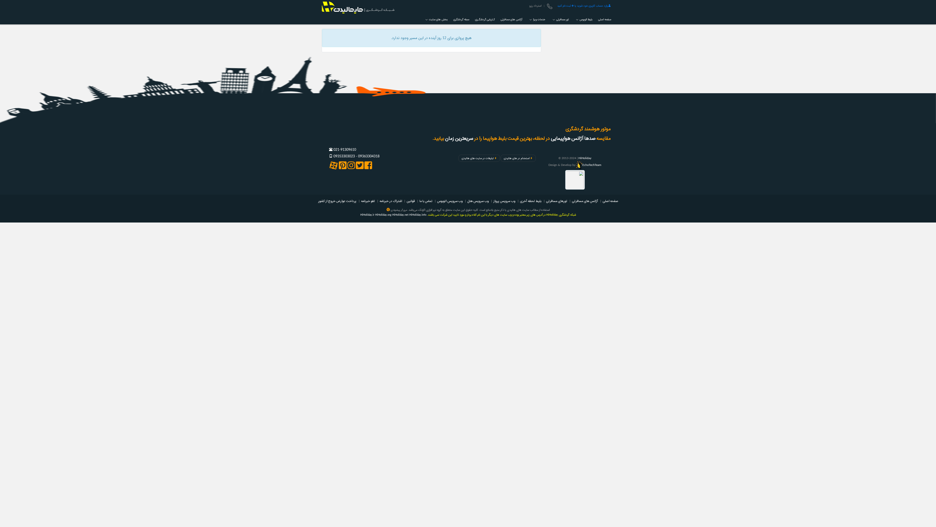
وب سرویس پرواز (504, 201)
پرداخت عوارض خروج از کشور (337, 201)
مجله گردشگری (461, 19)
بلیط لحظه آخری (530, 201)
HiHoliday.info (417, 214)
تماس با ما (425, 201)
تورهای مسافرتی (556, 201)
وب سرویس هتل (478, 201)
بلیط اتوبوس (585, 19)
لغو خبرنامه (368, 201)
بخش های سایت (438, 19)
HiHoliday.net (400, 214)
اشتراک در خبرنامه (391, 201)
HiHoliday (584, 158)
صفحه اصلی (604, 19)
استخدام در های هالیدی (516, 158)
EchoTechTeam (591, 164)
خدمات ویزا (538, 19)
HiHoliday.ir (367, 214)
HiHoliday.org (383, 214)
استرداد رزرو (535, 6)
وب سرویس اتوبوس (450, 201)
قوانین (411, 201)
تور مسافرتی (562, 19)
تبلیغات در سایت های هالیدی (478, 158)
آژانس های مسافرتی (511, 19)
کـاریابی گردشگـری (485, 19)
